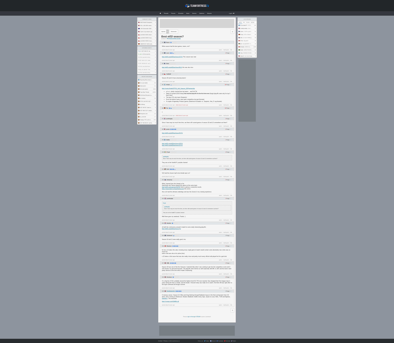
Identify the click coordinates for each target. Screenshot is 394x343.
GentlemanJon (171, 291)
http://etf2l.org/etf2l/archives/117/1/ (172, 57)
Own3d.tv (164, 298)
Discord (214, 341)
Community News (146, 19)
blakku (168, 139)
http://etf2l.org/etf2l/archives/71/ (171, 229)
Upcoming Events (147, 47)
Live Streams (247, 19)
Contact (160, 341)
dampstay (169, 179)
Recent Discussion (147, 76)
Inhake (168, 84)
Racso (168, 42)
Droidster (169, 277)
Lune (167, 53)
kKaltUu (169, 223)
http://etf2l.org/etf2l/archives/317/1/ (172, 133)
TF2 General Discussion (174, 38)
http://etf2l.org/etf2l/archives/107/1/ (172, 143)
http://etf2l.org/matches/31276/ (171, 187)
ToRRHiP (168, 74)
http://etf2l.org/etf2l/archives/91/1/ (172, 67)
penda (168, 129)
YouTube (228, 341)
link (231, 49)
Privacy (165, 341)
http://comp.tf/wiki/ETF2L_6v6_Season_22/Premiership (178, 88)
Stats (167, 63)
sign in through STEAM (193, 316)
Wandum (169, 246)
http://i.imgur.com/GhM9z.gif (170, 301)
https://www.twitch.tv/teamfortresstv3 (173, 189)
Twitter (207, 341)
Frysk (168, 152)
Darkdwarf (169, 235)
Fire (167, 108)
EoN (168, 169)
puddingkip (169, 118)
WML (168, 263)
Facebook (220, 341)
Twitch (234, 341)
